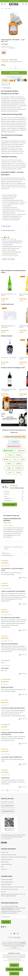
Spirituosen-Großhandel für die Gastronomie (12, 887)
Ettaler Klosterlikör (11, 239)
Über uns (3, 891)
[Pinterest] (8, 237)
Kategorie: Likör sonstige (8, 259)
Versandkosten (12, 47)
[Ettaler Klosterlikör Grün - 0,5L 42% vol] (9, 283)
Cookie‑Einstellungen (6, 864)
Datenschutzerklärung (6, 859)
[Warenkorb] (26, 4)
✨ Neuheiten (14, 442)
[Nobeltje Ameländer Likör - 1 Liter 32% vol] (9, 315)
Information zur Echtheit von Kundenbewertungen (13, 857)
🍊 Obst (6, 459)
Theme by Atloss (17, 937)
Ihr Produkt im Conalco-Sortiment (9, 889)
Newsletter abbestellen (7, 879)
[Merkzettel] (4, 4)
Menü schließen (9, 481)
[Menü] (1, 4)
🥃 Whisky (18, 463)
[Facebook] (5, 237)
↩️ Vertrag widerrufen (7, 811)
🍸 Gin (14, 459)
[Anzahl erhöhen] (11, 68)
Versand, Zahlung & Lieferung (8, 854)
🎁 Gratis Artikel (8, 450)
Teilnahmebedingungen (7, 882)
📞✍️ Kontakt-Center (7, 805)
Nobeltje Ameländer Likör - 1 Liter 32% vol (8, 326)
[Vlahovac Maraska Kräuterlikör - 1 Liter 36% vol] (9, 378)
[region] (14, 23)
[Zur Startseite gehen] (14, 4)
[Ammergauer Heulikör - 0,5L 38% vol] (14, 23)
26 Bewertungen (13, 59)
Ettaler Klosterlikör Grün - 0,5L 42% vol (8, 294)
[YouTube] (3, 927)
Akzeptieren (14, 973)
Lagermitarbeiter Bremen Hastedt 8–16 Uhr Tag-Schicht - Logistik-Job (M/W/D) (13, 895)
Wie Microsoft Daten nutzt (14, 962)
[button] (14, 88)
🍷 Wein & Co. (18, 468)
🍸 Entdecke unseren (14, 436)
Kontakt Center (5, 852)
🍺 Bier (10, 472)
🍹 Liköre (9, 455)
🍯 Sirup (18, 455)
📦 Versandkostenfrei (14, 446)
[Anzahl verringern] (3, 68)
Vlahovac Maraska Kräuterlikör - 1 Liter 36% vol (8, 390)
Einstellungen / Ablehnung (14, 969)
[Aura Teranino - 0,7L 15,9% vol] (9, 346)
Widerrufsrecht (5, 862)
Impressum (4, 869)
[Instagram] (5, 927)
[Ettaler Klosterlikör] (8, 52)
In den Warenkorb (14, 73)
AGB (2, 866)
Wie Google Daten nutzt (19, 960)
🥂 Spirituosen (20, 450)
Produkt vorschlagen (6, 884)
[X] (6, 237)
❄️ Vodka (8, 468)
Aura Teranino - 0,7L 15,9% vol (8, 357)
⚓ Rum (22, 459)
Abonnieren (6, 922)
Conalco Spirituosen (6, 838)
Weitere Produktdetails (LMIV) (10, 255)
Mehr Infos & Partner (8, 960)
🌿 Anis (9, 463)
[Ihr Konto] (23, 4)
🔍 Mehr (18, 472)
